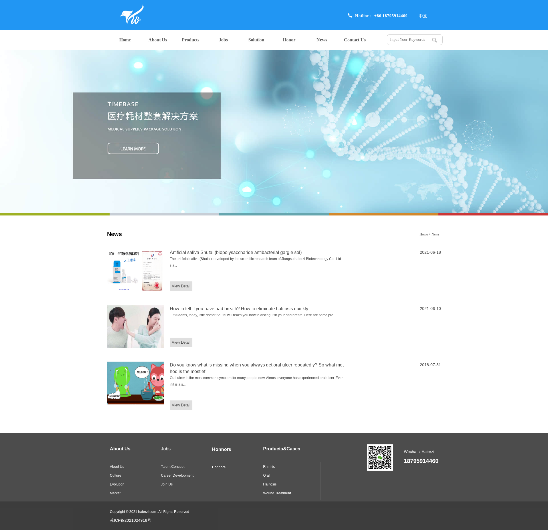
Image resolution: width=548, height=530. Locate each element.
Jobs (223, 39)
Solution (256, 39)
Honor (289, 39)
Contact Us (355, 39)
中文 (423, 15)
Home (125, 39)
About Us (157, 39)
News (322, 39)
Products (190, 39)
